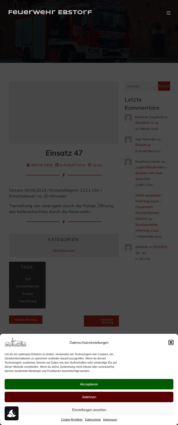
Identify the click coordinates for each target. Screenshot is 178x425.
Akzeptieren (89, 384)
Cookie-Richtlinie (72, 419)
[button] (171, 342)
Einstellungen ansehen (89, 410)
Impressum (110, 419)
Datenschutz (93, 419)
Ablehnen (89, 397)
